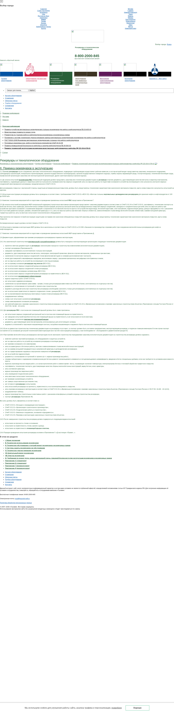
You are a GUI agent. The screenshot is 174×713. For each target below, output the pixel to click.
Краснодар (131, 23)
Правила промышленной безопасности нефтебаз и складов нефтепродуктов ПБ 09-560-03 (37, 146)
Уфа (43, 14)
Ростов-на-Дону (43, 16)
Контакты (8, 108)
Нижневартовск (130, 28)
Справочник (9, 106)
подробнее (116, 708)
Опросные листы (11, 101)
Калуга (43, 28)
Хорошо (137, 708)
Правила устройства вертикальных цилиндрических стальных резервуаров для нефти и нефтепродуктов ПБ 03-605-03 (47, 129)
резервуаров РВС (25, 180)
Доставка (5, 116)
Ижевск (130, 18)
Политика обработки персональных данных (16, 503)
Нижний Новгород (130, 12)
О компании (9, 98)
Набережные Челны (43, 27)
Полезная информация (11, 126)
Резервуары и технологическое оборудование (17, 164)
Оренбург (43, 25)
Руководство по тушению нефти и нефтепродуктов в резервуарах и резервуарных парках (37, 135)
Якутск (130, 27)
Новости (5, 120)
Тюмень (130, 16)
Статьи (5, 152)
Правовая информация (10, 113)
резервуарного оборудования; (29, 276)
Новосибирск (130, 21)
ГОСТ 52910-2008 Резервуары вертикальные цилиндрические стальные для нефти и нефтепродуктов (41, 140)
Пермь (43, 21)
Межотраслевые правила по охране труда (19, 132)
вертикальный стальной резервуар (41, 242)
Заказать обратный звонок (9, 60)
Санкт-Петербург (43, 11)
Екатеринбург (131, 19)
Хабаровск (43, 18)
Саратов (43, 9)
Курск (43, 19)
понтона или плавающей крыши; (36, 319)
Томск (131, 14)
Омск (130, 25)
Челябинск (43, 12)
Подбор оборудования (13, 103)
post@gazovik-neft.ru (22, 499)
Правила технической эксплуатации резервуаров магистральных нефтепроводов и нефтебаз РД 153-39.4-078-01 (47, 148)
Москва (130, 9)
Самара (130, 11)
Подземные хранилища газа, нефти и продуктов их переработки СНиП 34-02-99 (33, 143)
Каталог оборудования (13, 96)
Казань (43, 23)
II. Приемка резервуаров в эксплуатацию (26, 168)
